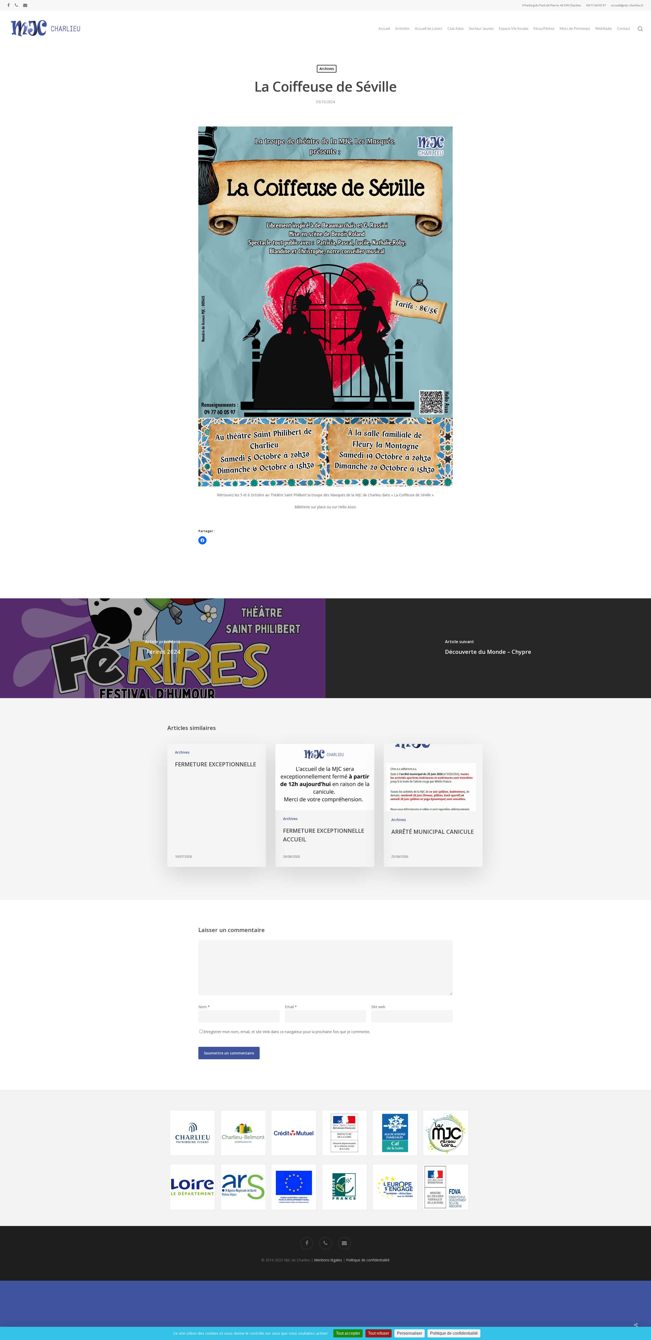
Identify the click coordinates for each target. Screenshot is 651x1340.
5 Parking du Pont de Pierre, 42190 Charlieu (551, 5)
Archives (326, 68)
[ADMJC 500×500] (445, 1158)
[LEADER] (344, 1212)
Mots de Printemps (575, 28)
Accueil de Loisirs (428, 28)
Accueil (384, 28)
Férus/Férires (544, 28)
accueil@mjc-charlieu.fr (627, 5)
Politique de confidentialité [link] (454, 1333)
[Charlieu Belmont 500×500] (243, 1158)
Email (291, 1006)
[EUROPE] (294, 1212)
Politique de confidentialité (368, 1260)
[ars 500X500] (243, 1212)
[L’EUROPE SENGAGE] (395, 1212)
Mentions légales (328, 1260)
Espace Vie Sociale (513, 28)
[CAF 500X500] (395, 1158)
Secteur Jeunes (481, 28)
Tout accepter (348, 1333)
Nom (204, 1006)
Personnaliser (409, 1333)
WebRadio (603, 28)
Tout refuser (378, 1333)
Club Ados (455, 28)
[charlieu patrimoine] (192, 1158)
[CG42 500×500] (192, 1212)
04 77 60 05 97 (596, 5)
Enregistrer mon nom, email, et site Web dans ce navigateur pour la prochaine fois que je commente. (286, 1031)
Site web (378, 1006)
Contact (623, 28)
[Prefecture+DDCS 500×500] (344, 1158)
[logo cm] (294, 1158)
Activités (402, 28)
